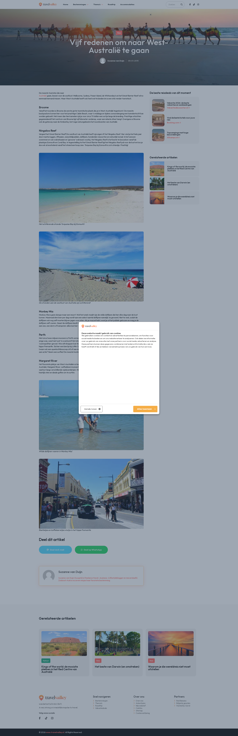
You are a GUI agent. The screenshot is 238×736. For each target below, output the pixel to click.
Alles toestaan (144, 409)
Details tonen (90, 409)
